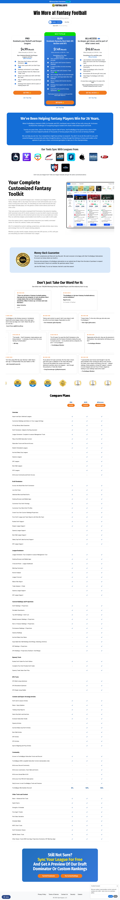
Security (72, 894)
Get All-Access (100, 405)
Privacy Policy (42, 894)
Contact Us (64, 894)
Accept (110, 896)
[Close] (117, 886)
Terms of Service (54, 894)
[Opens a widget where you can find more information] (6, 897)
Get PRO (71, 405)
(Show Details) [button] (92, 57)
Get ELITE (85, 405)
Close (115, 896)
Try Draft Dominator (48, 876)
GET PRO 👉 (27, 93)
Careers (80, 894)
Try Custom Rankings (71, 876)
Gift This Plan (27, 98)
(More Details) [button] (27, 58)
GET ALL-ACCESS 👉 (92, 93)
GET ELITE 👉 (60, 102)
